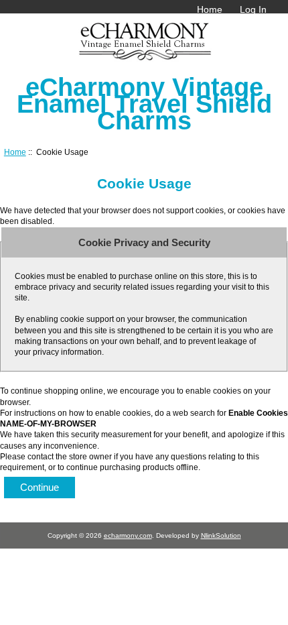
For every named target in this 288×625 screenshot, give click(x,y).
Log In (253, 9)
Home (209, 9)
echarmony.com (128, 535)
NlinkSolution (221, 535)
